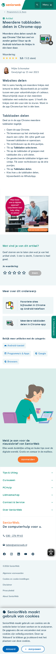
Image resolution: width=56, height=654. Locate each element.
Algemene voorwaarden (13, 573)
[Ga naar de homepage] (13, 5)
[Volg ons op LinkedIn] (18, 554)
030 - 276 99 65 (14, 536)
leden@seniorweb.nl (16, 545)
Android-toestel (15, 345)
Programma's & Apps (18, 353)
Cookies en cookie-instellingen (16, 579)
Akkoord (10, 649)
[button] (5, 273)
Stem (35, 273)
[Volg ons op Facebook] (4, 554)
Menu (46, 5)
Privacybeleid (8, 591)
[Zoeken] (37, 5)
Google (42, 353)
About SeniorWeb (11, 596)
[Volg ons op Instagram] (11, 554)
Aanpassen (34, 649)
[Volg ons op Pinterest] (32, 554)
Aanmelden (28, 459)
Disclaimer (7, 585)
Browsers (12, 361)
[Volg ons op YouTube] (25, 554)
